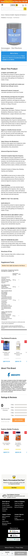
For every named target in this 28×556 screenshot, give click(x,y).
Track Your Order (19, 503)
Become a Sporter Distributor (6, 524)
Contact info (18, 516)
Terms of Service (9, 547)
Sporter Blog (5, 521)
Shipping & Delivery (19, 505)
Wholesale (4, 509)
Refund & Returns (19, 507)
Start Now (14, 487)
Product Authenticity (7, 507)
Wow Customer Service (6, 517)
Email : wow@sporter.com (19, 519)
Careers (4, 511)
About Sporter (5, 503)
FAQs (3, 519)
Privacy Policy (19, 547)
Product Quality (6, 505)
